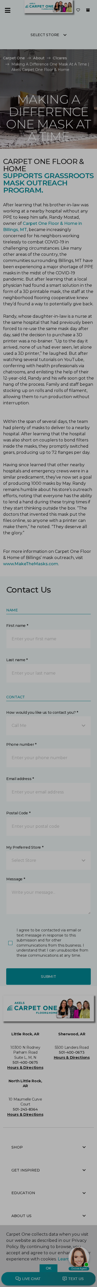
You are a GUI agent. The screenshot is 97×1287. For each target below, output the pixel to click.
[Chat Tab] (48, 643)
